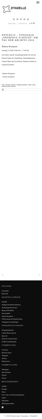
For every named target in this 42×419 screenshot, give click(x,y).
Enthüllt (4, 302)
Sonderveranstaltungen (9, 341)
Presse (4, 392)
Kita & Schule (6, 372)
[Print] (28, 19)
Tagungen (5, 355)
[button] (38, 3)
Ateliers (4, 358)
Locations (5, 350)
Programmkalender (8, 330)
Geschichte (5, 291)
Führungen (5, 369)
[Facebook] (14, 19)
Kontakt (4, 389)
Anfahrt (4, 386)
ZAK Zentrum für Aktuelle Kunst (12, 319)
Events (4, 378)
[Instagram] (21, 19)
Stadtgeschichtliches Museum (11, 305)
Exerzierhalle (6, 313)
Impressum (5, 400)
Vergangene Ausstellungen (10, 322)
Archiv (4, 398)
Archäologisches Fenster (9, 307)
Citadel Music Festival (9, 333)
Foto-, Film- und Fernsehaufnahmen (13, 395)
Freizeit (4, 375)
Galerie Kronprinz (7, 316)
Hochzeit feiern (6, 353)
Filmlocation (6, 361)
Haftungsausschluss (8, 403)
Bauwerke (5, 294)
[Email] (24, 19)
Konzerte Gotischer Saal (9, 339)
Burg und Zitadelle (8, 310)
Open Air (4, 336)
